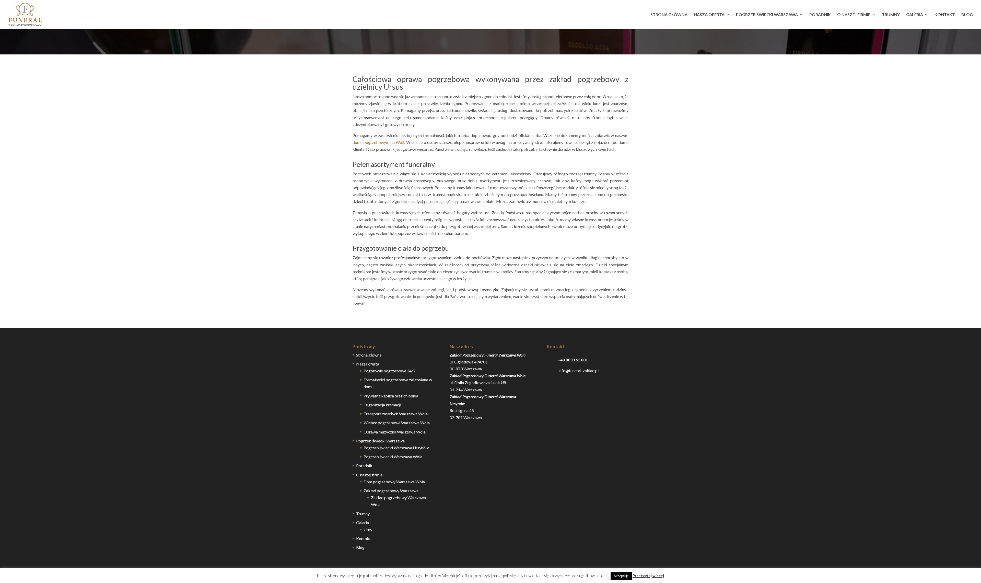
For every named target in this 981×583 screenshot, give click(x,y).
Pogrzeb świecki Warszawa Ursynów (396, 447)
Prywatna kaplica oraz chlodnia (391, 395)
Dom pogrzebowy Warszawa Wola (394, 481)
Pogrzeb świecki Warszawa (767, 15)
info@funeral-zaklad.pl (573, 370)
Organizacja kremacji (382, 404)
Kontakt (945, 15)
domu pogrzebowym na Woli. (379, 142)
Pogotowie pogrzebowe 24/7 (389, 370)
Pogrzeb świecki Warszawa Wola (393, 456)
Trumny (891, 15)
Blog (967, 15)
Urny (368, 529)
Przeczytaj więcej (648, 575)
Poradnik (820, 15)
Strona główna (668, 15)
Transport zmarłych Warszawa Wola (396, 413)
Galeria (914, 15)
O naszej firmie (853, 15)
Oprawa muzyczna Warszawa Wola (395, 431)
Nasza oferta (709, 15)
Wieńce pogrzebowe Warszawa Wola (397, 422)
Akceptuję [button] (621, 576)
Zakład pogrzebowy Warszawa (391, 490)
